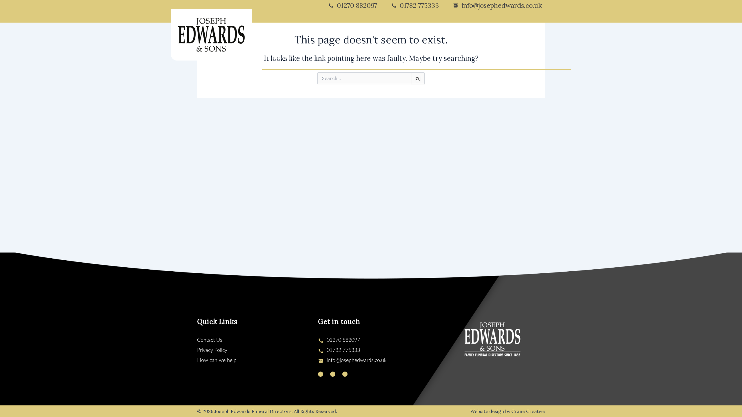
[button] (300, 34)
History (290, 34)
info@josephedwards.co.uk (501, 5)
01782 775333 (419, 5)
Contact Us (523, 34)
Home (271, 34)
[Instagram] (345, 374)
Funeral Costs (349, 34)
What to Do (403, 34)
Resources (480, 34)
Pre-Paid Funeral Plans (442, 34)
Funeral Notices (280, 57)
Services (316, 34)
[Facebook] (332, 374)
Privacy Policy (212, 350)
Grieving (377, 34)
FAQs (502, 34)
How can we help (217, 360)
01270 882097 (357, 5)
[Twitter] (320, 374)
